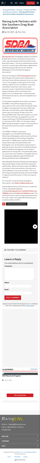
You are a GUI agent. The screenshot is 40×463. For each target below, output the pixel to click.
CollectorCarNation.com (24, 193)
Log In (21, 3)
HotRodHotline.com (29, 191)
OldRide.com (7, 193)
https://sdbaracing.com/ (24, 183)
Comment (8, 266)
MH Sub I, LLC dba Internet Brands (26, 452)
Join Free (30, 3)
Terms (9, 457)
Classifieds (17, 457)
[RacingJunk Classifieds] (3, 3)
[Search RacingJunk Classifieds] (11, 3)
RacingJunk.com (8, 57)
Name (6, 283)
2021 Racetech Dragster (11, 376)
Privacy (25, 457)
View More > (34, 369)
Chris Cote (21, 32)
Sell (16, 3)
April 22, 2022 (9, 32)
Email (6, 289)
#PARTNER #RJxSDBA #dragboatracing (17, 203)
